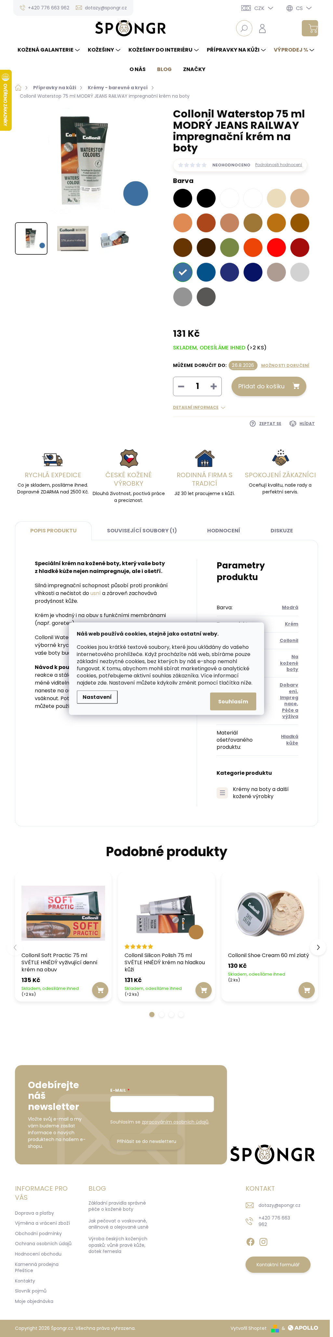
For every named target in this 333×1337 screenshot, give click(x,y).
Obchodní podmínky (38, 1233)
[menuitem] (49, 50)
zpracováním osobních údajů (175, 1122)
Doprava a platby (34, 1213)
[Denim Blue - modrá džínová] (229, 272)
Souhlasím (233, 701)
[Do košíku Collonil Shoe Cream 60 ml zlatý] (307, 990)
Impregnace (289, 700)
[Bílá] (253, 198)
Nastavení (97, 696)
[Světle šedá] (300, 272)
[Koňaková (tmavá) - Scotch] (206, 223)
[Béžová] (276, 198)
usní (95, 593)
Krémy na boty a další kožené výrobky (261, 793)
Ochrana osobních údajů (43, 1243)
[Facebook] (250, 1241)
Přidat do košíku (261, 386)
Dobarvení (289, 688)
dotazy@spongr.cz (279, 1205)
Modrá (290, 607)
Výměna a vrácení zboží (42, 1223)
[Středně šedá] (183, 296)
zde (102, 682)
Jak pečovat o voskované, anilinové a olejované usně (118, 1224)
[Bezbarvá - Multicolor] (229, 198)
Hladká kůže (289, 739)
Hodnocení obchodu (38, 1254)
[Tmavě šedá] (206, 296)
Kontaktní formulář (278, 1264)
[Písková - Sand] (300, 198)
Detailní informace (196, 407)
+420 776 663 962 (274, 1221)
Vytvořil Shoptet (249, 1328)
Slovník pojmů (31, 1291)
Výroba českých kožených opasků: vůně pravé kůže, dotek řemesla (117, 1245)
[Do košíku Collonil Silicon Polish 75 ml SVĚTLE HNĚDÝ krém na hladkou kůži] (203, 990)
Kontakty (25, 1281)
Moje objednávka (34, 1301)
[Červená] (276, 247)
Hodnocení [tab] (223, 530)
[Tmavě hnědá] (206, 247)
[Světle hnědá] (276, 223)
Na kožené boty (289, 663)
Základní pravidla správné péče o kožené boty (117, 1206)
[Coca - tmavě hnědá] (183, 247)
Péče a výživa (290, 713)
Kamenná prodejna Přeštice (37, 1267)
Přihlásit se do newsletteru (146, 1141)
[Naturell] (183, 223)
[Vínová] (300, 247)
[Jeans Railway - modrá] (183, 272)
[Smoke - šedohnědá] (276, 272)
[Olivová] (229, 247)
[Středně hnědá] (300, 223)
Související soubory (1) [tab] (142, 530)
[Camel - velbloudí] (253, 223)
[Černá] (183, 198)
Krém (291, 624)
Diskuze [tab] (282, 530)
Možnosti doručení (285, 365)
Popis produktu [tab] (53, 530)
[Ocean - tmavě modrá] (206, 272)
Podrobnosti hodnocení (278, 164)
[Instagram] (263, 1241)
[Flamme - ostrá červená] (253, 247)
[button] (152, 1014)
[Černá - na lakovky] (206, 198)
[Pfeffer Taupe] (229, 223)
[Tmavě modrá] (253, 272)
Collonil (289, 640)
